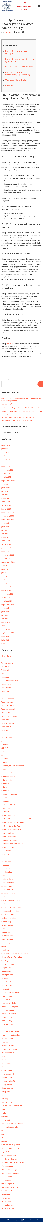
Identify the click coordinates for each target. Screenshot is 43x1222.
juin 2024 (5, 491)
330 (3, 751)
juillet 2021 (5, 612)
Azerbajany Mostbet (10, 794)
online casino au (8, 1070)
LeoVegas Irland (8, 978)
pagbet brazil (7, 1077)
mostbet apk (7, 996)
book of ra (6, 868)
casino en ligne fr (8, 879)
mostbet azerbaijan (9, 1003)
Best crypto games (9, 840)
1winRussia (5, 691)
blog (3, 858)
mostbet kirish (7, 1024)
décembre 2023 (8, 512)
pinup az (10, 344)
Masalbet (5, 989)
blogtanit (5, 865)
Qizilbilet (5, 1116)
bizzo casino (6, 854)
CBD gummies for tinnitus (11, 911)
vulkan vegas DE (8, 1184)
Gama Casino (7, 946)
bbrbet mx (6, 808)
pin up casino (7, 1084)
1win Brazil (5, 670)
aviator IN (5, 783)
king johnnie (6, 971)
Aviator (4, 769)
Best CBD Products (9, 836)
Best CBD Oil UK (8, 833)
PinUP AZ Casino (8, 1102)
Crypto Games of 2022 (10, 925)
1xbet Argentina (8, 698)
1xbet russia (6, 734)
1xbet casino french (9, 716)
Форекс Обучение (8, 1208)
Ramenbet (6, 1120)
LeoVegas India (7, 975)
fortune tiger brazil (9, 943)
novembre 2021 (8, 597)
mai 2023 (5, 534)
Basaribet (5, 801)
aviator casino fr (8, 780)
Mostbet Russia (7, 1038)
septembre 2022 (8, 562)
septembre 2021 (8, 604)
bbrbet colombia (8, 805)
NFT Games (6, 1063)
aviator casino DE (8, 776)
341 (3, 755)
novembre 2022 (8, 555)
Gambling (5, 950)
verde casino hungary (10, 1169)
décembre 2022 (8, 551)
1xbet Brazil (6, 712)
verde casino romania (10, 1173)
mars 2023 (6, 541)
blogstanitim (6, 861)
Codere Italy (6, 921)
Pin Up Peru (6, 1092)
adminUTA (8, 32)
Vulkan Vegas (7, 1180)
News (4, 1060)
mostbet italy (7, 1021)
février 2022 (6, 587)
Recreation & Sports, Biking (12, 1123)
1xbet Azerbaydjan (9, 705)
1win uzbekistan (8, 688)
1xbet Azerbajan (8, 702)
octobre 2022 (7, 558)
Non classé (6, 1067)
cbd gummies (7, 904)
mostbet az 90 (7, 999)
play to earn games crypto (12, 1106)
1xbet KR (5, 730)
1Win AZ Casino (7, 663)
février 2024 (6, 505)
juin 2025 (5, 449)
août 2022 (5, 565)
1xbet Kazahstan (8, 723)
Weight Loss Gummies (10, 1191)
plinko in (5, 1113)
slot (3, 1138)
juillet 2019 (5, 640)
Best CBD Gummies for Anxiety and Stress (18, 819)
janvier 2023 (6, 548)
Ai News (5, 762)
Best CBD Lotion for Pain (11, 826)
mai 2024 (5, 495)
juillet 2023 (6, 527)
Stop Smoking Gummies (11, 1148)
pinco (4, 1095)
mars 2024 (6, 502)
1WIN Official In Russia (10, 681)
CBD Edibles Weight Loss (11, 900)
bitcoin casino (7, 851)
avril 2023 (5, 537)
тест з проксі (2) (8, 1201)
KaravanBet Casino (9, 964)
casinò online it (7, 890)
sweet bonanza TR (9, 1155)
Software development (11, 1145)
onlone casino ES (8, 1074)
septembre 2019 (8, 633)
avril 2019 (5, 643)
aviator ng (6, 790)
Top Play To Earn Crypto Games (14, 1162)
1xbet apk (5, 695)
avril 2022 (5, 580)
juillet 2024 (6, 488)
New (3, 1056)
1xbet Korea (6, 727)
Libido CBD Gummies (10, 982)
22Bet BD (5, 744)
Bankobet (5, 798)
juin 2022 (5, 573)
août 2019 (5, 636)
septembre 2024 (8, 480)
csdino (4, 929)
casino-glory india (9, 893)
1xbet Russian (7, 737)
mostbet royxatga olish (11, 1035)
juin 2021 (5, 615)
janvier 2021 (6, 622)
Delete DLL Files (8, 936)
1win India (5, 677)
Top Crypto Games (9, 1159)
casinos (4, 897)
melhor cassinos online (10, 992)
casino (4, 875)
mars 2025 (6, 459)
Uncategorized (7, 1166)
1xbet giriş (5, 720)
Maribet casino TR (9, 985)
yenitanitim (6, 1194)
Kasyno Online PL (8, 968)
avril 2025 (5, 456)
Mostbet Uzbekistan (9, 1049)
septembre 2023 (8, 519)
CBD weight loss (8, 914)
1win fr (4, 674)
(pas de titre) (7, 404)
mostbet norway (8, 1028)
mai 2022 (5, 576)
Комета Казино (7, 1198)
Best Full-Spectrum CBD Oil (12, 844)
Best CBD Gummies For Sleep (13, 822)
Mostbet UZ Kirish (8, 1045)
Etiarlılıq (9, 86)
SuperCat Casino (8, 1152)
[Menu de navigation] (39, 6)
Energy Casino (7, 939)
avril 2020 (5, 626)
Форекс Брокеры (8, 1205)
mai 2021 (5, 619)
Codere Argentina (9, 918)
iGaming (5, 960)
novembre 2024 (8, 473)
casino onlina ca (8, 883)
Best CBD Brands (8, 815)
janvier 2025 (6, 466)
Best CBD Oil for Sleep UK (11, 829)
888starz (5, 759)
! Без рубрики (7, 656)
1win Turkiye (6, 684)
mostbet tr (6, 1042)
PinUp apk (5, 1099)
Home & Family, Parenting (12, 957)
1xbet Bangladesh (8, 709)
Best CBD (5, 812)
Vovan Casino (7, 1177)
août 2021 (5, 608)
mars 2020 (6, 629)
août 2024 (5, 484)
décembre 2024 (8, 470)
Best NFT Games (8, 847)
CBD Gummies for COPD (11, 907)
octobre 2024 (7, 477)
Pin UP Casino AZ (8, 1088)
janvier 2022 (6, 590)
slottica (4, 1141)
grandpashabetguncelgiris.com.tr (15, 953)
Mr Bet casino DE (8, 1053)
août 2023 (5, 523)
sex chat (5, 1134)
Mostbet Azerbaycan (10, 1007)
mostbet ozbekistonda (10, 1031)
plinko (4, 1109)
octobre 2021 (7, 601)
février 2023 (6, 544)
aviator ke (5, 787)
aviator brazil (7, 773)
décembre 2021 (8, 594)
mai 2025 (5, 452)
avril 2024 (5, 498)
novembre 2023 (8, 516)
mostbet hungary (8, 1010)
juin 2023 (5, 530)
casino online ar (8, 886)
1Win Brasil (6, 666)
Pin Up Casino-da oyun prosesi (19, 67)
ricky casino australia (10, 1127)
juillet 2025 (6, 445)
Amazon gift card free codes (13, 766)
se (2, 1130)
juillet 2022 (6, 569)
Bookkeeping (7, 872)
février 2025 (6, 463)
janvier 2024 (6, 509)
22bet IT (5, 748)
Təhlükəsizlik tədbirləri (16, 80)
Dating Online (7, 932)
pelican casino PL (8, 1081)
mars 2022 (6, 583)
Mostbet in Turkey (9, 1014)
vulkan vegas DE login (10, 1187)
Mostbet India (7, 1017)
